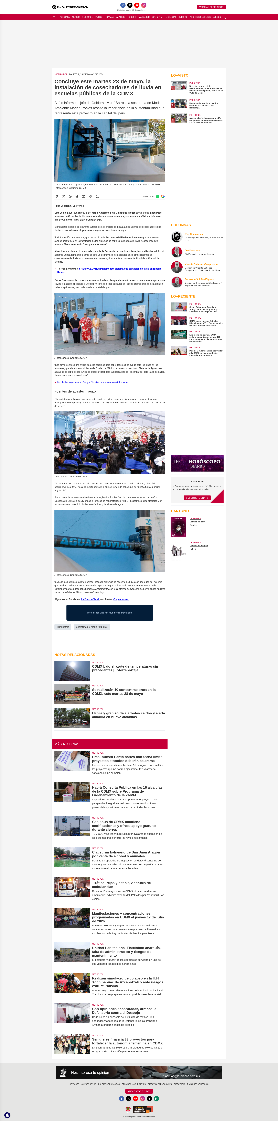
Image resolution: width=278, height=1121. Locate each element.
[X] (129, 5)
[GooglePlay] (156, 1098)
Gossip (132, 17)
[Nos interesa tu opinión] (139, 1072)
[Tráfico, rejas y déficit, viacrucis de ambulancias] (72, 891)
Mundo (98, 17)
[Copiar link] (90, 196)
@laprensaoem (121, 599)
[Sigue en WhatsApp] (157, 196)
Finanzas (109, 17)
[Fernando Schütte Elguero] (177, 282)
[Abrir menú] (54, 17)
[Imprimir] (97, 196)
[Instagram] (143, 5)
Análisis (121, 17)
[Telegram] (77, 196)
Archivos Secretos (200, 17)
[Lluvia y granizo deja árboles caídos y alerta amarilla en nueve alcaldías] (72, 718)
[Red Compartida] (177, 237)
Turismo (183, 17)
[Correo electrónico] (83, 196)
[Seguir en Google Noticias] (163, 196)
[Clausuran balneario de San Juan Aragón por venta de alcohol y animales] (72, 860)
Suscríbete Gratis (197, 498)
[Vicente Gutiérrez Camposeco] (177, 267)
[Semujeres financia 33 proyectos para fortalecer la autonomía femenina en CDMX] (72, 1045)
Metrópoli (87, 17)
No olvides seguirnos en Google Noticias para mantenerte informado (92, 382)
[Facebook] (123, 5)
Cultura (157, 17)
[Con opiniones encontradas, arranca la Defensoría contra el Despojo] (72, 1017)
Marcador (144, 17)
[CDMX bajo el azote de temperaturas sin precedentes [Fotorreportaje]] (72, 671)
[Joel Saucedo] (177, 252)
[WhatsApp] (70, 196)
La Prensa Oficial (90, 599)
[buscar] (224, 17)
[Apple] (149, 1098)
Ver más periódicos (211, 7)
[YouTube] (136, 5)
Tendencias (170, 17)
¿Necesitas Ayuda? (139, 1091)
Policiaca (65, 17)
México (76, 17)
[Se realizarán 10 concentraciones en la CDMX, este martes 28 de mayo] (72, 694)
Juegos (217, 17)
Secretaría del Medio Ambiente (92, 627)
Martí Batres (63, 627)
